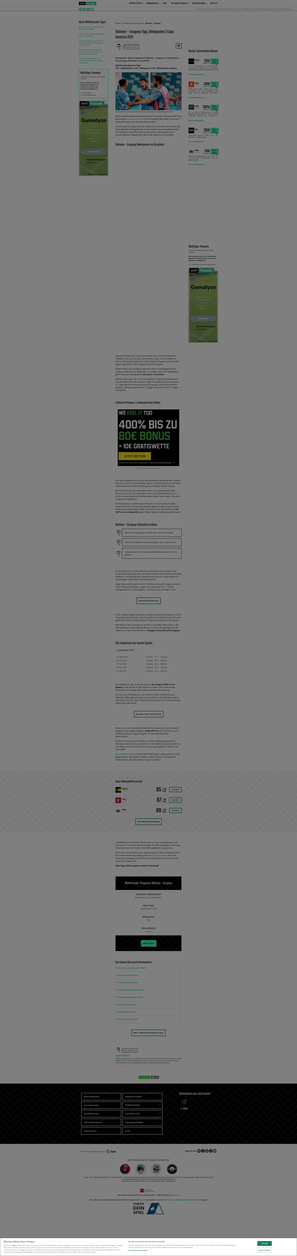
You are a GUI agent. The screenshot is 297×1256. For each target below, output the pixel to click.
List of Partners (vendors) (138, 1250)
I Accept (264, 1243)
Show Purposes (264, 1250)
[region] (148, 1247)
